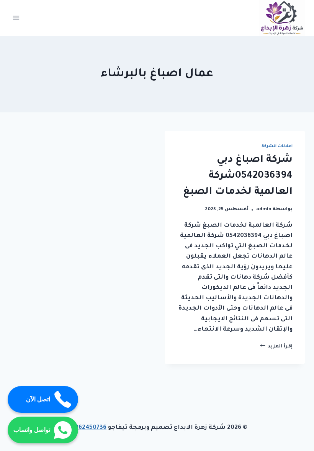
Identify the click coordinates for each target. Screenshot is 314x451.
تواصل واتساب (31, 430)
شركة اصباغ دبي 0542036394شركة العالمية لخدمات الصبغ (238, 176)
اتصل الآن (38, 399)
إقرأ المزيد (276, 346)
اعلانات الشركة (277, 146)
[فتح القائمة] (16, 18)
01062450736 (86, 428)
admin (263, 209)
